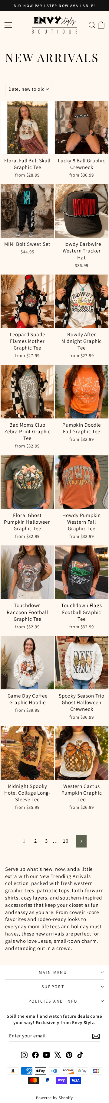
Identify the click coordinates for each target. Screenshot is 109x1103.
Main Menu (53, 972)
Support (52, 986)
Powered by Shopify (54, 1097)
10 (65, 841)
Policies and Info (53, 1001)
